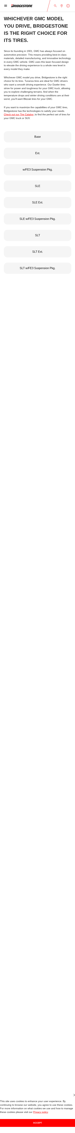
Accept (37, 1123)
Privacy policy (40, 1112)
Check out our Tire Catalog (18, 114)
